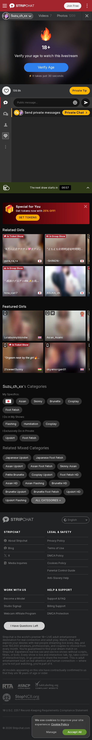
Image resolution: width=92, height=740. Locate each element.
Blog (11, 548)
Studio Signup (12, 606)
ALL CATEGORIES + (48, 500)
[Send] (85, 102)
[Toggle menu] (4, 5)
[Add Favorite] (6, 90)
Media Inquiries (17, 563)
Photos (66, 16)
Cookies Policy (56, 563)
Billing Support (56, 606)
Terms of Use (55, 548)
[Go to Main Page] (27, 5)
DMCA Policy (55, 555)
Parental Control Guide (61, 570)
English (72, 519)
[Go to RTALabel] (8, 686)
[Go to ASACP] (24, 686)
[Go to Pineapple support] (7, 697)
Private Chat (74, 112)
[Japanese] (8, 401)
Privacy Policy (56, 540)
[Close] (85, 206)
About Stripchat (17, 540)
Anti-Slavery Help (58, 578)
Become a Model (14, 598)
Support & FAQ (56, 598)
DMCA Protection (58, 613)
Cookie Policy (60, 724)
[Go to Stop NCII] (27, 697)
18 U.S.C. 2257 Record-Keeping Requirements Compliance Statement (45, 710)
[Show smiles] (75, 102)
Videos (45, 16)
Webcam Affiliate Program (20, 613)
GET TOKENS (28, 217)
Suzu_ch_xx (13, 386)
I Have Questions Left (24, 625)
